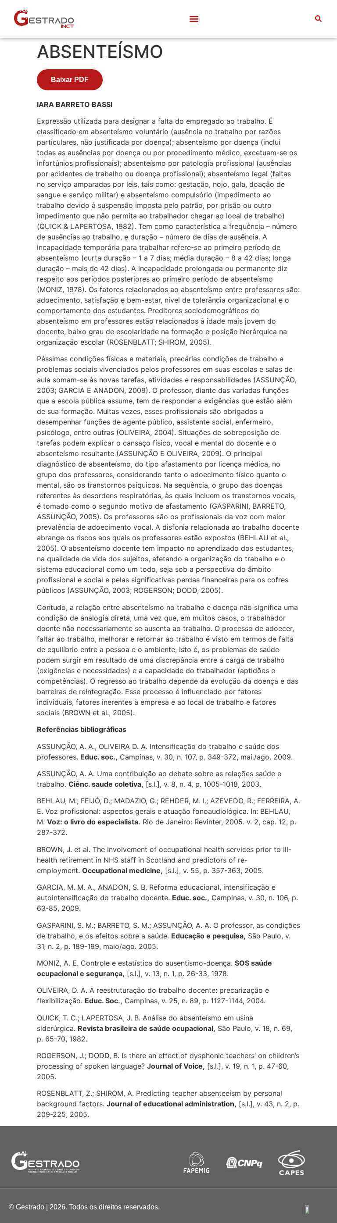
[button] (194, 19)
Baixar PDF (70, 79)
